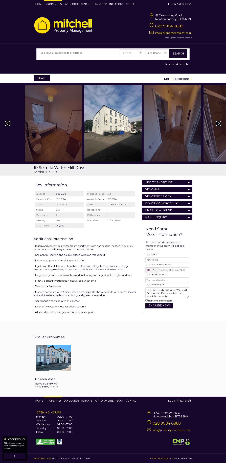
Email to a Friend (158, 210)
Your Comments (154, 284)
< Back (41, 78)
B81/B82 (60, 225)
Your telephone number (159, 264)
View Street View (158, 196)
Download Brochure (162, 203)
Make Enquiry (156, 217)
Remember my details (160, 301)
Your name (151, 254)
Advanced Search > (177, 64)
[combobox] (152, 270)
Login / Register (179, 4)
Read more (8, 451)
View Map (152, 189)
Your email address (155, 274)
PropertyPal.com (183, 458)
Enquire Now (159, 305)
